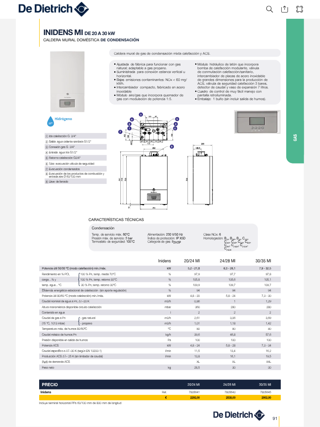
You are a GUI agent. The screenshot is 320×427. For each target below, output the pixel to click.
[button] (269, 9)
